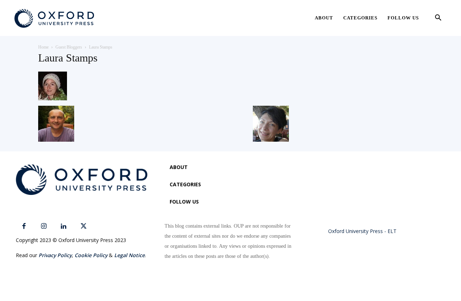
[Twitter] (83, 226)
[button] (438, 18)
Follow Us (403, 17)
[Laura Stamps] (52, 98)
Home (43, 47)
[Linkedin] (63, 226)
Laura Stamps (68, 58)
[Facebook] (24, 226)
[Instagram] (44, 226)
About (324, 17)
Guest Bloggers (68, 47)
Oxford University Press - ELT (362, 231)
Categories (360, 17)
